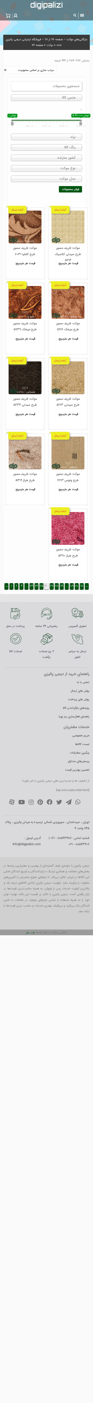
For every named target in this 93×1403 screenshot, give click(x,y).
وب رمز (30, 932)
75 (41, 586)
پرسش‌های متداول (78, 761)
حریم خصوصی (80, 735)
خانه (59, 45)
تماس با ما (83, 682)
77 (51, 586)
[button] (15, 15)
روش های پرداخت (78, 699)
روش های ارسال (80, 691)
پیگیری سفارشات (79, 752)
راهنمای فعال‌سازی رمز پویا (74, 716)
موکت (49, 45)
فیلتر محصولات (70, 189)
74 (36, 586)
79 (61, 586)
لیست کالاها (82, 744)
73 (31, 586)
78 (56, 586)
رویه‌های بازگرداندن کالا (76, 708)
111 (81, 586)
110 (76, 586)
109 (71, 586)
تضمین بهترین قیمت (77, 770)
